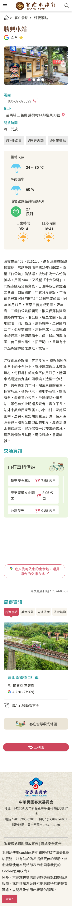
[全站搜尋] (67, 5)
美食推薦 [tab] (27, 611)
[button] (5, 5)
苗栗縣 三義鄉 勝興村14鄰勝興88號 (33, 114)
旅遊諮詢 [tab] (60, 611)
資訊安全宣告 (51, 843)
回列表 (39, 747)
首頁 (6, 17)
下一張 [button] (63, 64)
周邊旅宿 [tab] (43, 611)
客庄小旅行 (36, 5)
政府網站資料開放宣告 (21, 843)
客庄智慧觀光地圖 (43, 723)
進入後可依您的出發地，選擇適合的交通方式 (37, 571)
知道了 (9, 899)
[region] (36, 494)
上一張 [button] (9, 64)
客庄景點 (21, 17)
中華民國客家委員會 (36, 787)
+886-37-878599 (18, 100)
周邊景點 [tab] (11, 611)
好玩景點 (41, 17)
